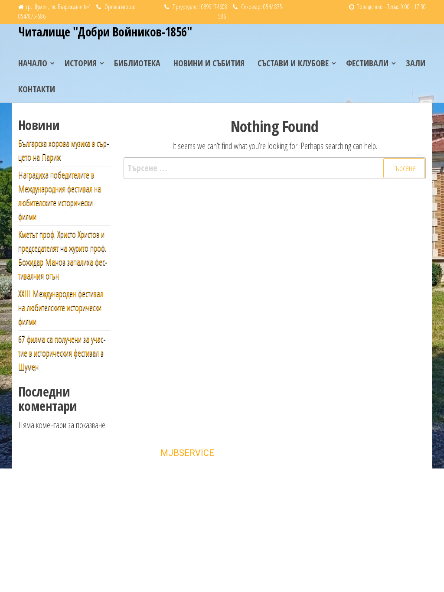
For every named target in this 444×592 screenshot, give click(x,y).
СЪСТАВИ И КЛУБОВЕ (293, 63)
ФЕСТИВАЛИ (367, 63)
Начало (32, 63)
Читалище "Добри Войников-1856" (105, 31)
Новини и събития (209, 63)
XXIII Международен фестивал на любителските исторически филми (60, 307)
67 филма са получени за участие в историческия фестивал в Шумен (62, 353)
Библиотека (137, 63)
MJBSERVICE (187, 453)
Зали (415, 63)
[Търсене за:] (275, 168)
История (81, 63)
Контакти (36, 89)
